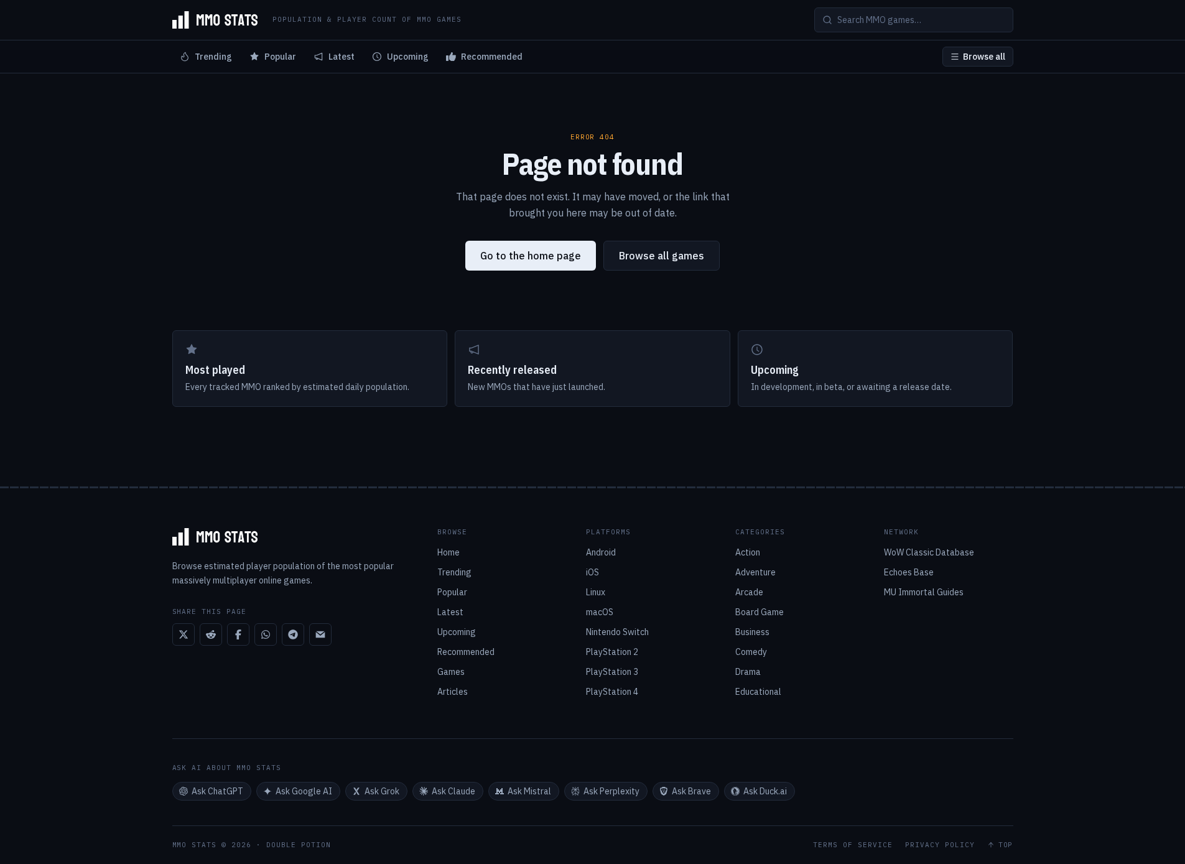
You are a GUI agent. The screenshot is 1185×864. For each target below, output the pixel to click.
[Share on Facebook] (238, 634)
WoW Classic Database (929, 552)
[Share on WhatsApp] (265, 634)
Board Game (759, 612)
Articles (452, 691)
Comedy (751, 651)
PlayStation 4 (612, 691)
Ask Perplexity (611, 791)
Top (1005, 845)
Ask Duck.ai (765, 791)
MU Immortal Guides (924, 592)
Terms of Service (853, 845)
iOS (592, 572)
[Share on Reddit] (211, 634)
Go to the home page (530, 255)
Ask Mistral (529, 791)
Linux (595, 592)
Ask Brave (691, 791)
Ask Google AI (304, 791)
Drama (748, 671)
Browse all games (661, 255)
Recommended (492, 56)
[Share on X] (183, 634)
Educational (758, 691)
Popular (280, 56)
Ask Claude (453, 791)
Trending (213, 56)
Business (752, 632)
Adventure (755, 572)
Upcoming (408, 56)
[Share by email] (320, 634)
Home (448, 552)
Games (451, 671)
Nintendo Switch (617, 632)
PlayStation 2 (612, 651)
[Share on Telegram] (293, 634)
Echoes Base (909, 572)
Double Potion (298, 844)
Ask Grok (382, 791)
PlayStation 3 (612, 671)
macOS (599, 612)
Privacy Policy (940, 845)
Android (601, 552)
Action (747, 552)
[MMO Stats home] (215, 20)
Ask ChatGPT (217, 791)
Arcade (749, 592)
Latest (341, 56)
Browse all (984, 56)
